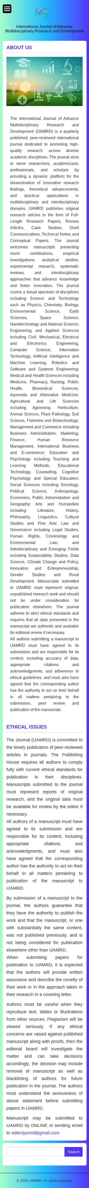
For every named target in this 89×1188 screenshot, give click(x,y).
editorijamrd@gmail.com (35, 1132)
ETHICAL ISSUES (26, 727)
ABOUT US (19, 47)
